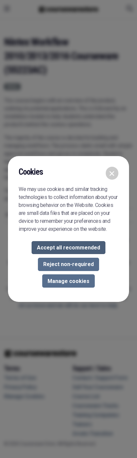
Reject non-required (68, 264)
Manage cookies (68, 281)
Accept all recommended (68, 247)
